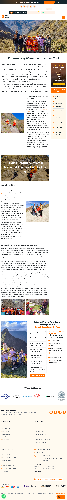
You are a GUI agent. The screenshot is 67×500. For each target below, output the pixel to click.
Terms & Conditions (41, 493)
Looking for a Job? (60, 493)
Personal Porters (6, 434)
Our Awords (5, 431)
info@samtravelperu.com (43, 449)
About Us (5, 426)
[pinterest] (34, 6)
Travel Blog (28, 9)
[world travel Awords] (61, 396)
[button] (63, 17)
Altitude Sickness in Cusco (9, 463)
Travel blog (5, 471)
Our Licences (5, 437)
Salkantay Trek (40, 431)
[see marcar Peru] (39, 396)
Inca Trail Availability (17, 9)
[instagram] (27, 6)
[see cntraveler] (5, 396)
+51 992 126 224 (41, 452)
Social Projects (6, 428)
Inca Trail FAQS (6, 454)
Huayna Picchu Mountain (9, 457)
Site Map (51, 493)
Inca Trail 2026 (6, 452)
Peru (2, 194)
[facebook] (21, 6)
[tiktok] (31, 6)
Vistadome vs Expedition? (9, 468)
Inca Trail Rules (6, 439)
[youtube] (24, 6)
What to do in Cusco (8, 465)
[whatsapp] (4, 496)
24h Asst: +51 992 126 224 (44, 455)
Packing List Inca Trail (8, 460)
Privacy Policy (31, 493)
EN (49, 9)
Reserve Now (59, 84)
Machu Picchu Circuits (8, 449)
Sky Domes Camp (41, 442)
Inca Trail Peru (39, 426)
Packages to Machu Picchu (43, 439)
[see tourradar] (28, 396)
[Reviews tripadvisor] (50, 396)
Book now (48, 2)
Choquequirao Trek (41, 434)
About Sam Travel (37, 375)
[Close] (59, 2)
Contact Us (41, 9)
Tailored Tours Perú (41, 437)
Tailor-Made (7, 9)
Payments (34, 9)
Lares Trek (38, 428)
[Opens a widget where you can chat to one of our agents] (60, 497)
